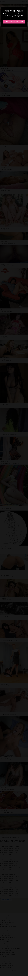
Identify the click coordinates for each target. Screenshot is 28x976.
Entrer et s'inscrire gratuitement (14, 21)
